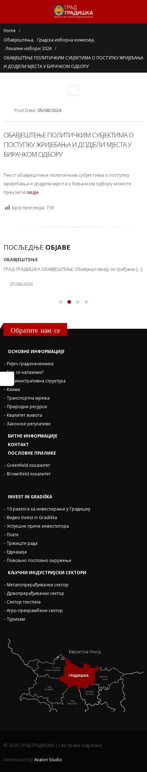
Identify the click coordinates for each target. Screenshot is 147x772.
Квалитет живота (24, 415)
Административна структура (36, 380)
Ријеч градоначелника (30, 363)
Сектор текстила (24, 602)
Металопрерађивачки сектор (38, 584)
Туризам (16, 619)
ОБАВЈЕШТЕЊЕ (21, 259)
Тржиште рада (22, 543)
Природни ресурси (27, 406)
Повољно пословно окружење (39, 560)
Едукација (17, 551)
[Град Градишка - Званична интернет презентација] (73, 11)
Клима (13, 389)
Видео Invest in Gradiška (32, 517)
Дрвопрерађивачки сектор (35, 593)
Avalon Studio (48, 759)
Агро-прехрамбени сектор (35, 610)
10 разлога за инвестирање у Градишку (48, 509)
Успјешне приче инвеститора (38, 526)
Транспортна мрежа (28, 398)
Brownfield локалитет (29, 474)
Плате (13, 534)
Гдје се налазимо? (25, 372)
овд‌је (32, 192)
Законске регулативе (29, 423)
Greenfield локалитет (28, 465)
